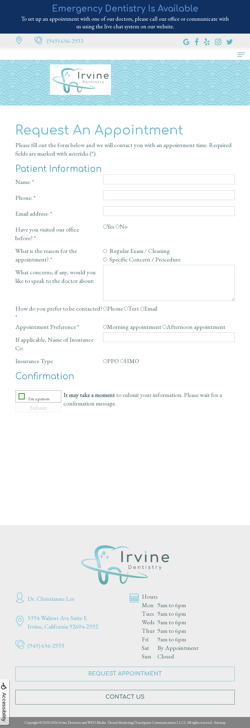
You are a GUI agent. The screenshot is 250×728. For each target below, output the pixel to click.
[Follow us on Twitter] (229, 41)
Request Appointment (125, 674)
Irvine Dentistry (70, 722)
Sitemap (220, 722)
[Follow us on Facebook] (197, 41)
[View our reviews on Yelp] (207, 41)
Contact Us (125, 697)
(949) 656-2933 (65, 41)
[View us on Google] (186, 41)
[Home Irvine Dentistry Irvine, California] (125, 565)
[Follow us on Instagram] (218, 41)
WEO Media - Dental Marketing (110, 722)
